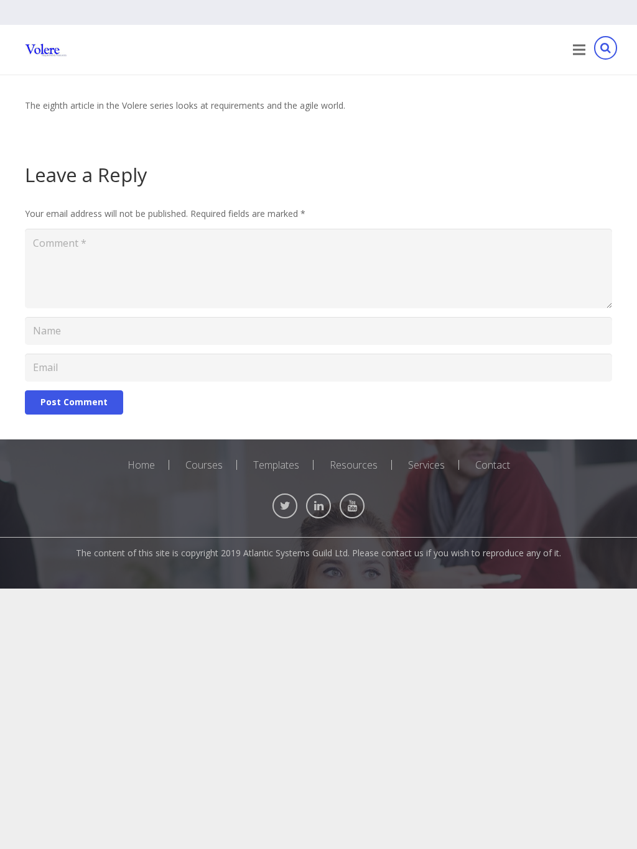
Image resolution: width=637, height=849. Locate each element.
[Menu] (579, 49)
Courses (204, 465)
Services (426, 465)
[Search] (605, 50)
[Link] (46, 50)
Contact (492, 465)
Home (141, 465)
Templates (276, 465)
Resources (354, 465)
